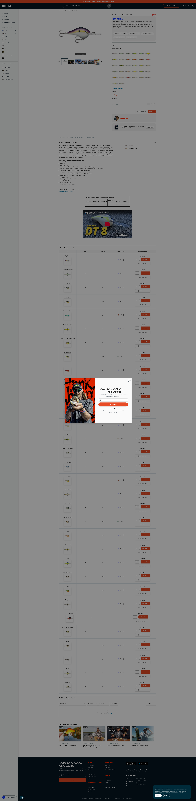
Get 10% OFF (113, 404)
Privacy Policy (177, 792)
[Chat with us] (22, 797)
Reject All (166, 795)
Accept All (158, 795)
